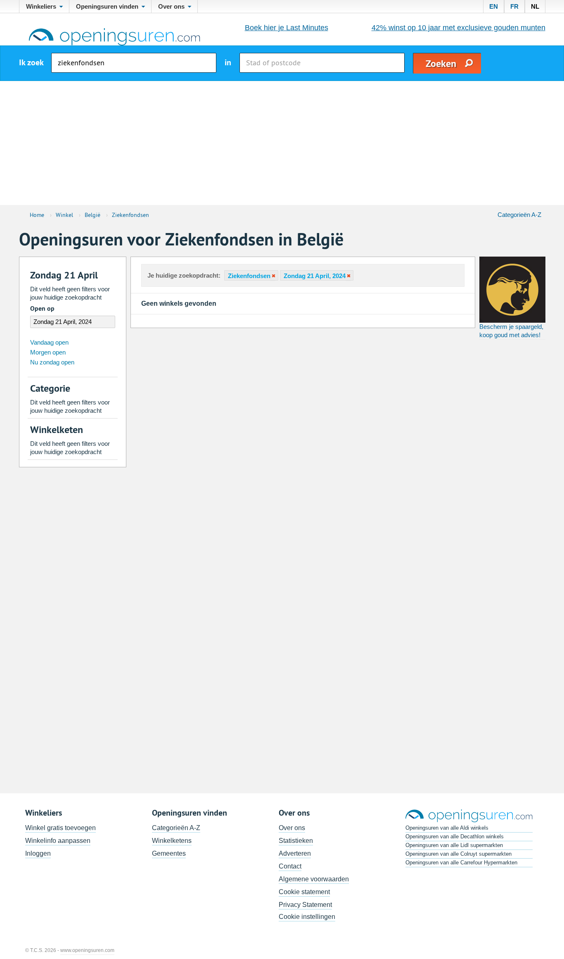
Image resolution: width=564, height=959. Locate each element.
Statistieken (296, 840)
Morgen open (48, 352)
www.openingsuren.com (87, 950)
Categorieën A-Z (519, 214)
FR (514, 6)
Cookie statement (304, 891)
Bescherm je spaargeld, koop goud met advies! (511, 330)
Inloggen (38, 853)
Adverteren (295, 853)
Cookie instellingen (307, 916)
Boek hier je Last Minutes (286, 28)
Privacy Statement (305, 904)
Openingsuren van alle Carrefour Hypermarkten (461, 862)
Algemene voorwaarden (314, 879)
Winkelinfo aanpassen (57, 840)
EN (493, 6)
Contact (290, 866)
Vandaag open (49, 342)
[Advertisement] (282, 143)
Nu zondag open (52, 362)
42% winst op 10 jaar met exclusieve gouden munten (458, 28)
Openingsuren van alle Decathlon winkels (454, 836)
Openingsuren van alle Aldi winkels (446, 828)
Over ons (292, 827)
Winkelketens (172, 840)
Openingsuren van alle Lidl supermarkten (454, 845)
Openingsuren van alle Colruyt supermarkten (458, 854)
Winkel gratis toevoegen (60, 827)
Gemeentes (169, 853)
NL (535, 6)
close (272, 276)
